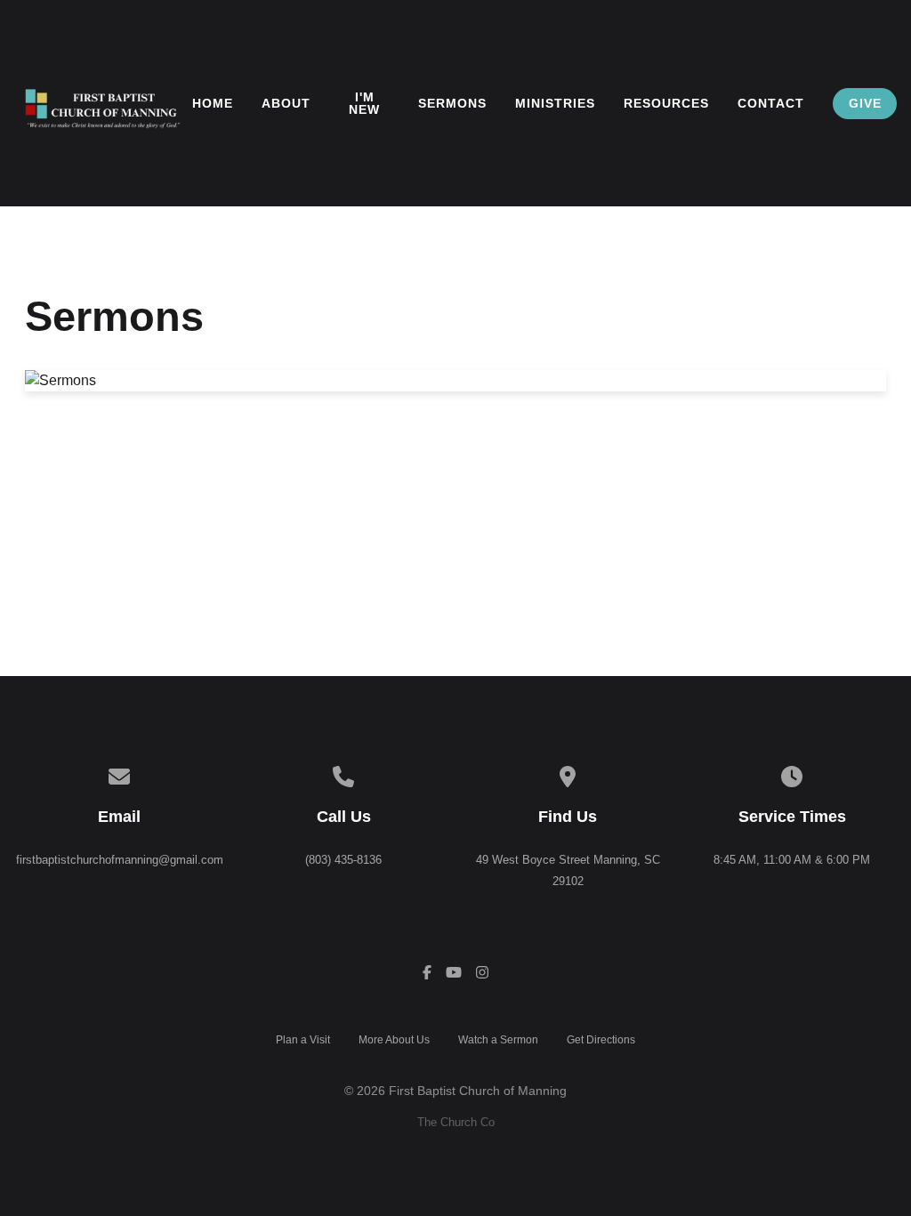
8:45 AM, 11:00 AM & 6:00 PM (791, 859)
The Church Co (456, 1122)
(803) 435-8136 (343, 859)
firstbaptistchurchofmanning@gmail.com (119, 859)
